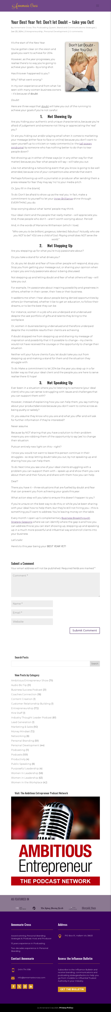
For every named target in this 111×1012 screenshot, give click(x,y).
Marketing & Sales (22, 726)
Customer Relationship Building (31, 703)
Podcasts (16, 754)
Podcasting (18, 750)
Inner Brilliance (63, 198)
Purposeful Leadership (25, 768)
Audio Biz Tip (19, 685)
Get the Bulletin (72, 989)
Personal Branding (22, 740)
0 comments (76, 31)
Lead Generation (21, 722)
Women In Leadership (24, 773)
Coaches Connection (24, 694)
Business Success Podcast (26, 689)
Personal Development (55, 31)
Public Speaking (21, 764)
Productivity (18, 759)
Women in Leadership (24, 777)
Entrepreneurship (34, 31)
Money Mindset (20, 731)
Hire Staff (16, 713)
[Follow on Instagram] (25, 986)
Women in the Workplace (26, 782)
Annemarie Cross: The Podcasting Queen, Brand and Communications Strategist (54, 27)
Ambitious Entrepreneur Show (29, 680)
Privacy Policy (66, 1008)
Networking (18, 736)
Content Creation (22, 699)
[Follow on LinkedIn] (30, 986)
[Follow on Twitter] (19, 986)
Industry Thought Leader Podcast (31, 717)
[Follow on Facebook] (13, 986)
